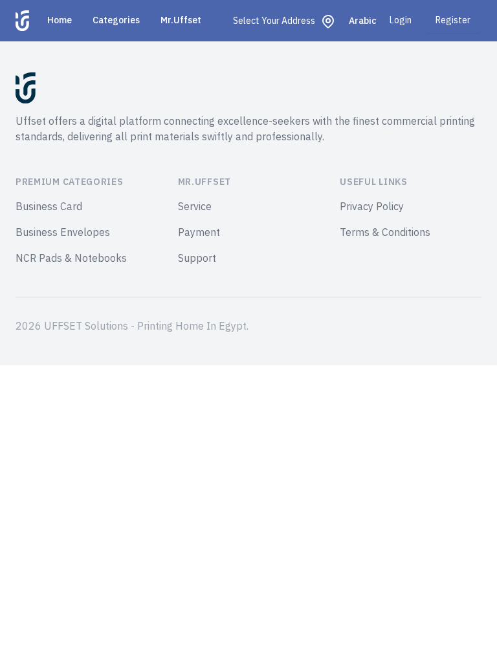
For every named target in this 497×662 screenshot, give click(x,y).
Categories (116, 20)
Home (59, 20)
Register (453, 20)
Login (401, 20)
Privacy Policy (372, 207)
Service (195, 207)
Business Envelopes (63, 232)
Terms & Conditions (385, 232)
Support (197, 258)
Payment (199, 232)
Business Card (49, 207)
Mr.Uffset (180, 20)
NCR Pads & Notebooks (71, 258)
